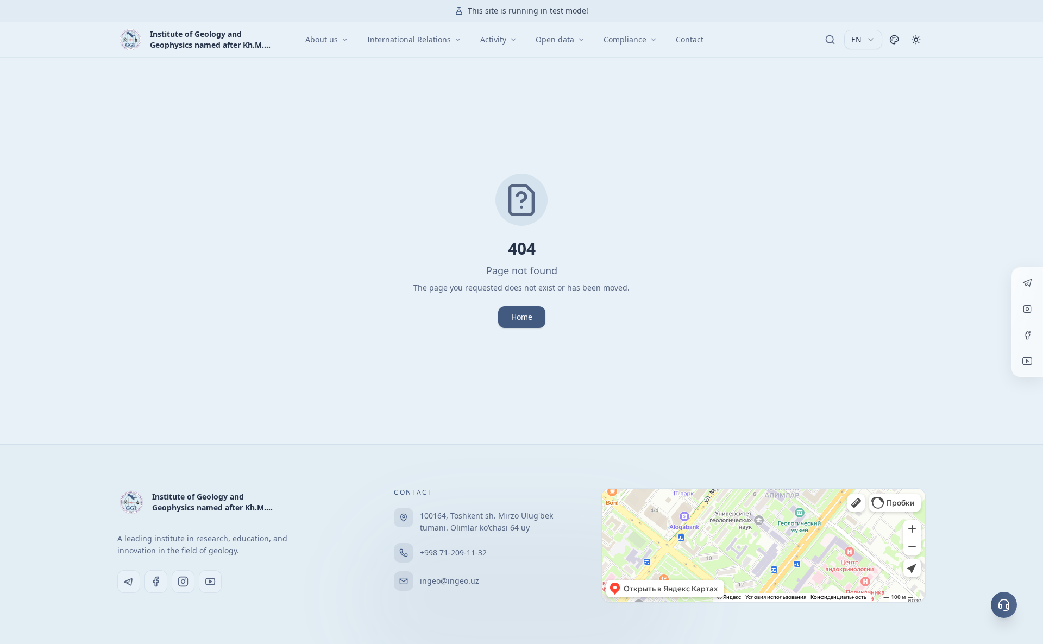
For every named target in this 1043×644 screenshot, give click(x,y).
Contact (689, 39)
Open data (555, 39)
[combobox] (863, 39)
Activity (493, 39)
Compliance (625, 39)
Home (521, 317)
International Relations (409, 39)
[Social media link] (128, 581)
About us (321, 39)
